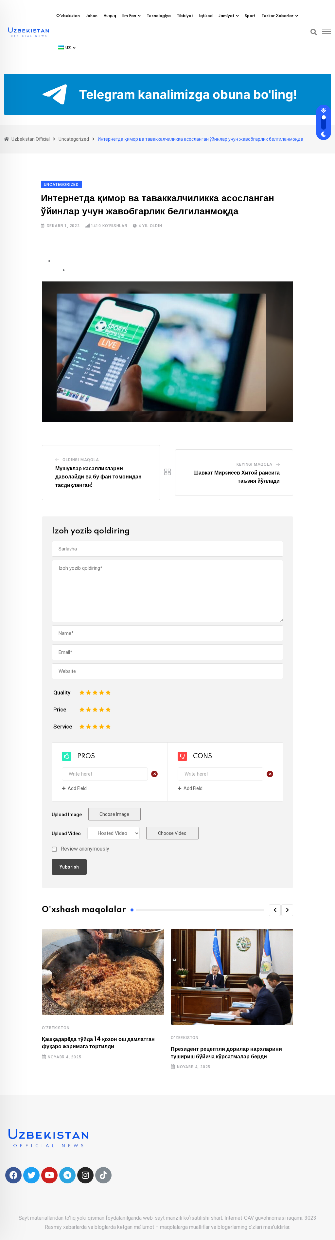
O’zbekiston (68, 16)
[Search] (313, 32)
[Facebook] (13, 1175)
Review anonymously (85, 849)
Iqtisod (206, 16)
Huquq (109, 16)
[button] (275, 910)
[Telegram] (67, 1175)
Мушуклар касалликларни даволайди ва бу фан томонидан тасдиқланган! (98, 477)
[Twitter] (31, 1175)
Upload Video (66, 833)
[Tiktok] (103, 1175)
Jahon (91, 16)
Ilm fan (129, 16)
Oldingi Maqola (80, 460)
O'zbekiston (56, 1028)
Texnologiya (159, 16)
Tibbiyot (185, 16)
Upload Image (67, 814)
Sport (250, 16)
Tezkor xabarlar (277, 16)
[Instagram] (85, 1175)
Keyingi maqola (254, 464)
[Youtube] (49, 1175)
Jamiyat (226, 16)
